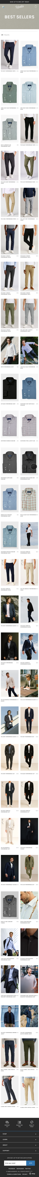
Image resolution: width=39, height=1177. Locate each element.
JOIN (30, 1163)
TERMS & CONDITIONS (14, 1174)
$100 (10, 922)
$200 (29, 1033)
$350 (10, 625)
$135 (10, 71)
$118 (10, 403)
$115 (29, 71)
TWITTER (28, 1168)
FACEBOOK (12, 1168)
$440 (10, 811)
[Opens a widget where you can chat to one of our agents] (32, 1174)
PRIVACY (25, 1174)
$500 (29, 848)
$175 (10, 1033)
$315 (29, 626)
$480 (29, 736)
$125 (29, 552)
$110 (10, 1106)
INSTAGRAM (20, 1168)
